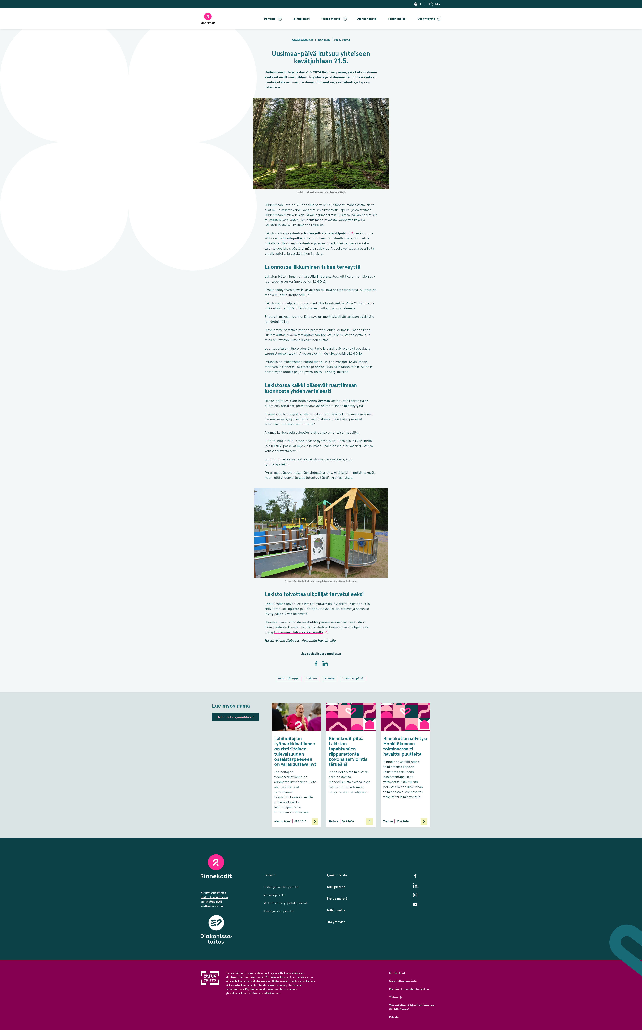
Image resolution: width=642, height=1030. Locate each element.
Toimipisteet (301, 19)
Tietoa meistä (330, 19)
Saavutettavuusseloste (403, 981)
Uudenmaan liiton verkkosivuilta (298, 632)
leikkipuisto (340, 233)
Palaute (394, 1017)
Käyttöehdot (397, 973)
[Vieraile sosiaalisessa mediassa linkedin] (415, 885)
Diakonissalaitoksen (214, 897)
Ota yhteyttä (426, 19)
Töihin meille (397, 19)
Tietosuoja (395, 997)
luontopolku (292, 238)
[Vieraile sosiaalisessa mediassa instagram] (415, 895)
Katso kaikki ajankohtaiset (235, 717)
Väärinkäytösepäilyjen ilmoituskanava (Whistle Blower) (412, 1007)
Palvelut (269, 19)
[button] (435, 4)
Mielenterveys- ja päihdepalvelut (285, 903)
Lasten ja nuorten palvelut (281, 887)
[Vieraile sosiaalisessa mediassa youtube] (415, 904)
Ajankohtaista (366, 19)
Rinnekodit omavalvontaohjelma (409, 989)
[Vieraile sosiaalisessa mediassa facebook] (415, 876)
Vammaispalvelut (274, 895)
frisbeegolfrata (315, 233)
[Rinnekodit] (208, 18)
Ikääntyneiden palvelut (278, 911)
